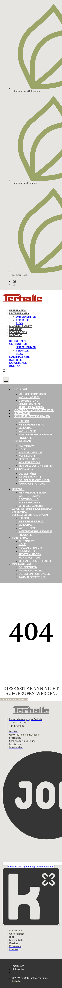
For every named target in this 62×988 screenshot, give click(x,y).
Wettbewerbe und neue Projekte (35, 436)
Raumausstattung (32, 483)
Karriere (15, 329)
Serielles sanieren (31, 407)
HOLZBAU (18, 489)
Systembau (22, 413)
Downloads (18, 332)
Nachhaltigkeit (20, 326)
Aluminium (26, 445)
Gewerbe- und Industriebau (34, 410)
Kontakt (15, 335)
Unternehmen (19, 313)
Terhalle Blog (22, 321)
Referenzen (17, 310)
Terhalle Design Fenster (36, 465)
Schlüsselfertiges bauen (32, 416)
